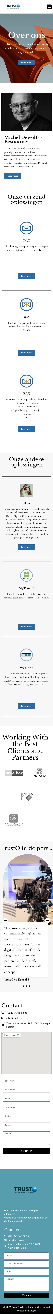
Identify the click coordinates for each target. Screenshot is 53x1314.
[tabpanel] (26, 917)
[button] (49, 7)
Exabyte (32, 1309)
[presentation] (23, 985)
